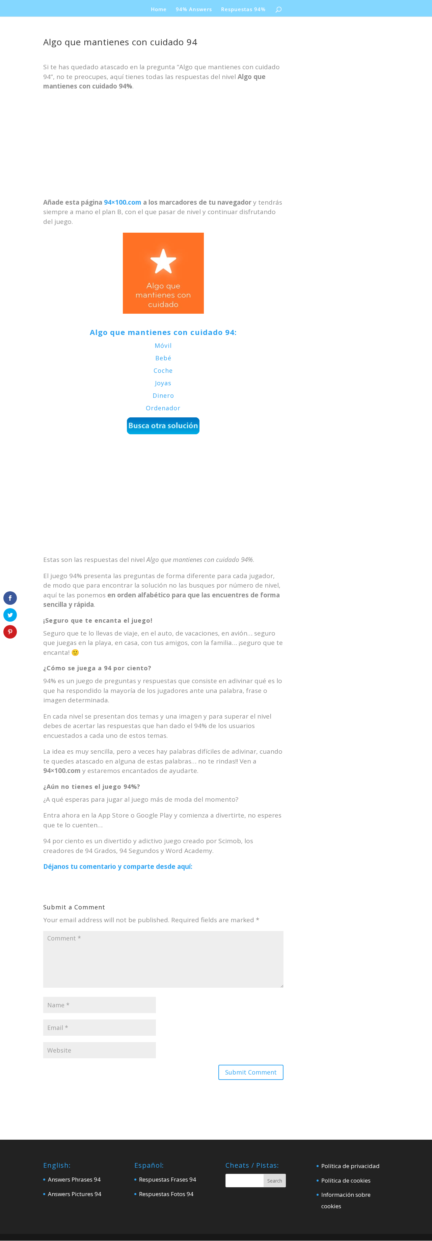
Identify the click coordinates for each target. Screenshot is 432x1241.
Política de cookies (346, 1180)
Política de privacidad (350, 1166)
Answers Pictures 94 (74, 1194)
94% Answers (194, 9)
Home (159, 9)
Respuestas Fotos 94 (166, 1194)
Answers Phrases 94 (74, 1179)
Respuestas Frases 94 (167, 1179)
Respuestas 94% (243, 9)
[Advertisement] (163, 147)
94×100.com (122, 202)
